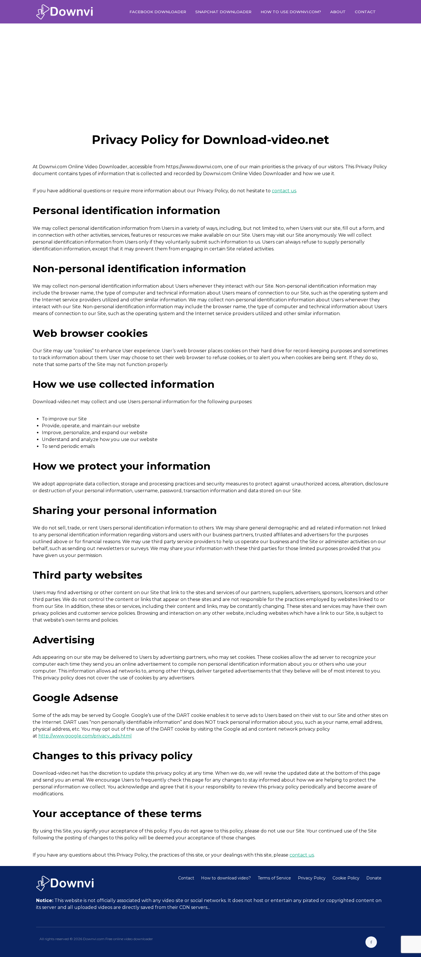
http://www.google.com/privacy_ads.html (85, 736)
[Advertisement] (210, 73)
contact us (284, 190)
